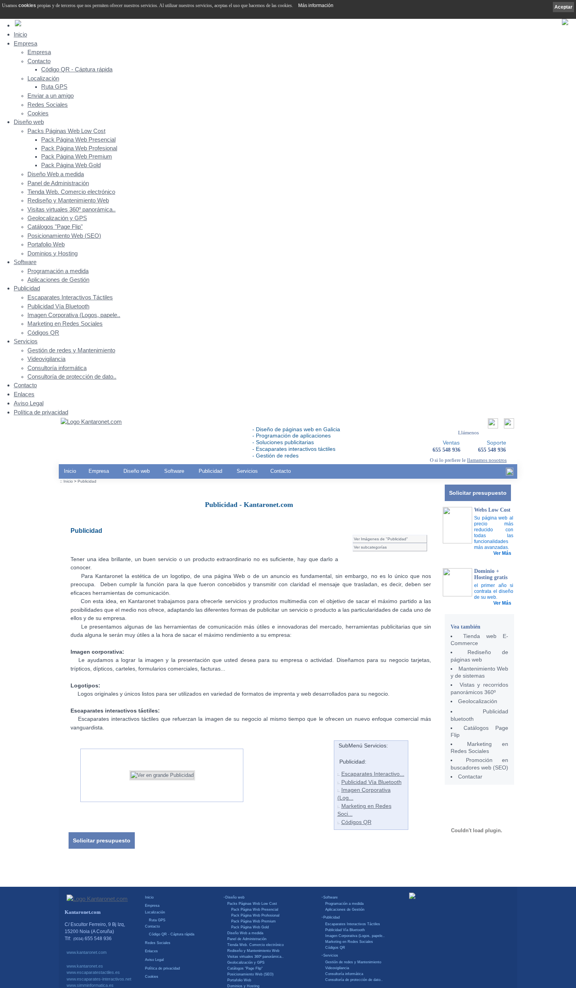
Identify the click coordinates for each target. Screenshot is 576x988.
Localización (43, 78)
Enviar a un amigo (50, 96)
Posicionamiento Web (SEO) (64, 236)
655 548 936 (492, 450)
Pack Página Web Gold (71, 165)
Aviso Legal (28, 403)
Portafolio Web (46, 244)
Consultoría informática (57, 368)
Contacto (39, 61)
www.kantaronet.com (87, 952)
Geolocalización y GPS (57, 218)
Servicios (26, 341)
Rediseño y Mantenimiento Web (68, 200)
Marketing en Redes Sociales (65, 324)
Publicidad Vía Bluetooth (58, 306)
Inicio (20, 34)
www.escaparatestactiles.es (93, 972)
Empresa (25, 43)
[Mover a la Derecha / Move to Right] (249, 772)
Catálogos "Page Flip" (55, 227)
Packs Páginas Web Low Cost (66, 131)
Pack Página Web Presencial (78, 140)
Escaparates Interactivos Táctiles (70, 297)
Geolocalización (477, 701)
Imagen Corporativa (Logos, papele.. (73, 315)
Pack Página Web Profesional (79, 148)
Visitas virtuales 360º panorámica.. (71, 209)
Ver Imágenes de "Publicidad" (381, 539)
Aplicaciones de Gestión (58, 280)
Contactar (470, 776)
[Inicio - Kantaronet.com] (91, 422)
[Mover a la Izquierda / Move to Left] (74, 772)
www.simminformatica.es (90, 985)
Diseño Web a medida (55, 174)
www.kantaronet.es (85, 966)
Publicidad (27, 288)
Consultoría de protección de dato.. (71, 377)
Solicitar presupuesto (478, 493)
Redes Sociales (47, 105)
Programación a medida (58, 271)
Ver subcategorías (370, 547)
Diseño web (29, 121)
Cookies (38, 113)
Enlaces (24, 394)
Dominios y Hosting (52, 253)
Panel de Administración (58, 183)
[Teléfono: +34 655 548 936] (508, 425)
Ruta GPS (54, 87)
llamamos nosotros (487, 460)
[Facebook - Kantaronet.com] (509, 473)
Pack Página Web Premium (76, 156)
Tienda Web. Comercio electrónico (71, 192)
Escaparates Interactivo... (372, 774)
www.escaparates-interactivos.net (99, 979)
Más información (315, 5)
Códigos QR (43, 333)
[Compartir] (492, 425)
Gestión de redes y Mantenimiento (71, 350)
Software (25, 262)
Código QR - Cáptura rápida (76, 69)
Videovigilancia (46, 359)
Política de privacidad (41, 412)
